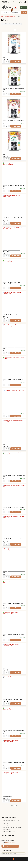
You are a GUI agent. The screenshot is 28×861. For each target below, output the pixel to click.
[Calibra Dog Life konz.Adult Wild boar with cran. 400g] (14, 463)
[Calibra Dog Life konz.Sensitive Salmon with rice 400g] (14, 559)
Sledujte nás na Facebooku (10, 846)
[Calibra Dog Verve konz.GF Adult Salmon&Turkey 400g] (14, 173)
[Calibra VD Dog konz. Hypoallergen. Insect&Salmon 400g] (14, 783)
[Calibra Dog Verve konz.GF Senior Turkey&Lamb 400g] (14, 205)
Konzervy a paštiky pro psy (10, 16)
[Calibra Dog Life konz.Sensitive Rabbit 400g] (14, 591)
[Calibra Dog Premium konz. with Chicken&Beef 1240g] (14, 750)
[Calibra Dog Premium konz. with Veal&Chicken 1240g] (14, 622)
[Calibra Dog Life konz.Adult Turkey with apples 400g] (14, 526)
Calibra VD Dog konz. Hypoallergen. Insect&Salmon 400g (11, 795)
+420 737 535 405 (5, 1)
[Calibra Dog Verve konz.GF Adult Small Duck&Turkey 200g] (14, 270)
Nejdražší (18, 23)
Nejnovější (4, 23)
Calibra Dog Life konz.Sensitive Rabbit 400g (13, 603)
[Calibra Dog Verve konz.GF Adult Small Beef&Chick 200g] (14, 238)
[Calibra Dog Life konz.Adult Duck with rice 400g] (14, 495)
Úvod (2, 16)
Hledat (24, 12)
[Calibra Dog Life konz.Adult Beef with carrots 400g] (14, 431)
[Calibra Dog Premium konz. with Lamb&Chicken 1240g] (14, 655)
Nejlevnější (11, 23)
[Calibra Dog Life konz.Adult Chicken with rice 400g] (14, 367)
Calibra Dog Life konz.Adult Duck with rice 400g (13, 507)
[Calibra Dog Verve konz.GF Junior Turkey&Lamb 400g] (14, 44)
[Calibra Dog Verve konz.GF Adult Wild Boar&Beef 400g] (14, 141)
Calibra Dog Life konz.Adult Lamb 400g (11, 411)
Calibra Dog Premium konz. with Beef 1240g (12, 699)
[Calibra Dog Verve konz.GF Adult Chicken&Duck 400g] (14, 76)
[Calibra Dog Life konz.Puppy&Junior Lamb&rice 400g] (14, 303)
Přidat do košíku (15, 61)
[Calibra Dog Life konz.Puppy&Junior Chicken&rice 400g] (14, 335)
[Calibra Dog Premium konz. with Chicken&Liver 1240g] (14, 718)
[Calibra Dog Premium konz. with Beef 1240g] (14, 687)
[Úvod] (6, 7)
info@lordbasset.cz (10, 842)
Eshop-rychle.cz (18, 859)
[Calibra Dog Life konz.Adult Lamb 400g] (14, 400)
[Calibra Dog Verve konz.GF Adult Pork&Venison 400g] (14, 108)
